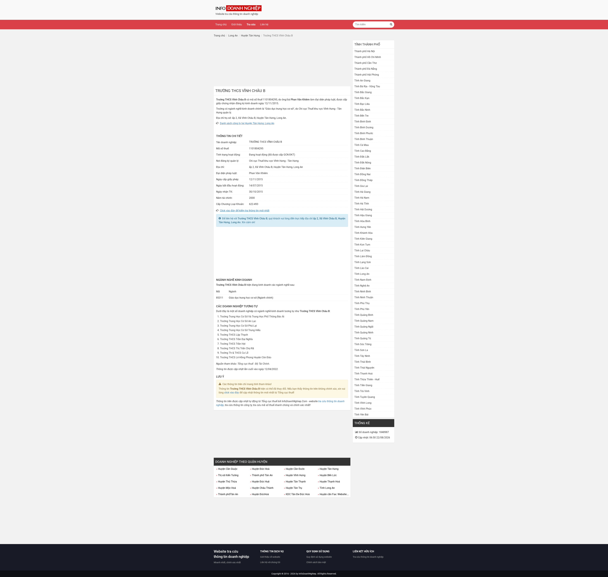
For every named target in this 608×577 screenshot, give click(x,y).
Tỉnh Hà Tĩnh (361, 203)
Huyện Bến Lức (327, 475)
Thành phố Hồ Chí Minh (367, 57)
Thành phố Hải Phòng (366, 74)
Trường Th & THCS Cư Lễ (234, 352)
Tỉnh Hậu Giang (363, 215)
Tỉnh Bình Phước (363, 133)
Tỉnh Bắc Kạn (361, 98)
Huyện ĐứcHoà (259, 494)
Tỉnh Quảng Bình (363, 314)
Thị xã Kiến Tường (227, 475)
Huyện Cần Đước (294, 468)
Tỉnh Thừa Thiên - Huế (366, 379)
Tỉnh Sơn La (361, 350)
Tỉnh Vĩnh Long (362, 402)
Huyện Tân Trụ (293, 487)
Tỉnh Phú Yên (361, 309)
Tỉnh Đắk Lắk (361, 156)
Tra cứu (251, 24)
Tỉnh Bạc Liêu (362, 103)
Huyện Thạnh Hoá (329, 481)
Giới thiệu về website (270, 557)
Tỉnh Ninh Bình (362, 291)
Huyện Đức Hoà (259, 468)
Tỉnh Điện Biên (362, 168)
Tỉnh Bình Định (362, 121)
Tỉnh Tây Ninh (362, 355)
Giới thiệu (236, 24)
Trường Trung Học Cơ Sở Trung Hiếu (240, 330)
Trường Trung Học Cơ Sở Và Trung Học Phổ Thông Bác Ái (252, 316)
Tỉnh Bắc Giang (363, 92)
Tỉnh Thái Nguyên (364, 367)
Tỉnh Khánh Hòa (363, 232)
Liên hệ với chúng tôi (270, 562)
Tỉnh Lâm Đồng (363, 256)
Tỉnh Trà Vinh (361, 391)
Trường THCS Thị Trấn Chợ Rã (237, 348)
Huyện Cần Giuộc (226, 468)
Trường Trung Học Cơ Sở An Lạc (238, 321)
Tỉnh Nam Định (362, 279)
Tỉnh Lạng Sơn (362, 262)
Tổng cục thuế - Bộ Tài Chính (253, 363)
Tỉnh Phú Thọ (362, 303)
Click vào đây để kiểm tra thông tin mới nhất (244, 210)
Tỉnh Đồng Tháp (363, 180)
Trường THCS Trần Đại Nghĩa (236, 339)
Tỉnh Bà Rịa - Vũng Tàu (367, 86)
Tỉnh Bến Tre (361, 115)
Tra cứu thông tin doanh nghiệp (368, 557)
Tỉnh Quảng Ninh (363, 332)
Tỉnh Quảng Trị (362, 338)
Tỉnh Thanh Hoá (363, 373)
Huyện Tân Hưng (328, 468)
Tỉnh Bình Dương (363, 127)
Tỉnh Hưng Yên (362, 227)
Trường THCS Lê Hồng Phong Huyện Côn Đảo (245, 357)
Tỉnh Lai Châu (362, 250)
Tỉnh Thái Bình (362, 361)
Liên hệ (264, 24)
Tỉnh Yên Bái (361, 414)
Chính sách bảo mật (316, 562)
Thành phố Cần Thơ (365, 62)
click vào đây (231, 392)
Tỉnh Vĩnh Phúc (362, 408)
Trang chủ (221, 24)
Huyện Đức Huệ (259, 481)
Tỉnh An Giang (362, 80)
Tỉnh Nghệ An (362, 285)
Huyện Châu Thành (261, 487)
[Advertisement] (282, 62)
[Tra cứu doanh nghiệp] (239, 9)
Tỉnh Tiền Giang (363, 385)
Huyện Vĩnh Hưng (294, 475)
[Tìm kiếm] (391, 24)
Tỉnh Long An (326, 487)
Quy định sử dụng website (319, 557)
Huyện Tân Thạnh (295, 481)
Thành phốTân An (227, 494)
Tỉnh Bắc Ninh (362, 109)
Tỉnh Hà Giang (362, 191)
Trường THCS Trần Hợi (232, 343)
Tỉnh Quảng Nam (364, 320)
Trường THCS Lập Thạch (234, 334)
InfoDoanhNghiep (307, 573)
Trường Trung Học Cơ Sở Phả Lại (238, 325)
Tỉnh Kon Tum (362, 244)
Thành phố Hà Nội (364, 51)
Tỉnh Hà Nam (361, 197)
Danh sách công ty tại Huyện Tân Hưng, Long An (247, 123)
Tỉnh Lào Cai (361, 268)
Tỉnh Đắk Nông (362, 162)
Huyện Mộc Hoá (226, 487)
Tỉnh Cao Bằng (362, 150)
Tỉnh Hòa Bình (362, 221)
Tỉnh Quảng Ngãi (363, 326)
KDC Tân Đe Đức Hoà (297, 494)
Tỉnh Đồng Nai (362, 174)
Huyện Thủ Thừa (226, 481)
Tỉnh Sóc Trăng (362, 344)
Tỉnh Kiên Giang (363, 238)
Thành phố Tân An (261, 475)
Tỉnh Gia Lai (361, 186)
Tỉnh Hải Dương (363, 209)
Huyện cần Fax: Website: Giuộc (333, 494)
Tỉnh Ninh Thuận (363, 297)
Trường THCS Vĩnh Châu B (252, 218)
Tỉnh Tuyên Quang (364, 396)
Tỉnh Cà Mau (361, 145)
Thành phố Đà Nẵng (365, 68)
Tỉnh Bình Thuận (363, 139)
